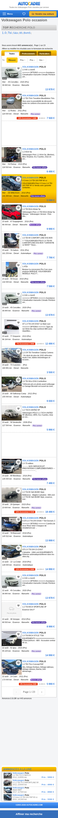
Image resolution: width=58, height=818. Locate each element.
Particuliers (44, 54)
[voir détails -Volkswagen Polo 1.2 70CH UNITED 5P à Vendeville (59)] (12, 412)
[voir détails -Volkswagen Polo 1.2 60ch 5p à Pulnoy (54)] (12, 154)
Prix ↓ (32, 60)
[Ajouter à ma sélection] (18, 68)
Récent (12, 60)
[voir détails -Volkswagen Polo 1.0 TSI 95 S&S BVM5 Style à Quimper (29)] (12, 495)
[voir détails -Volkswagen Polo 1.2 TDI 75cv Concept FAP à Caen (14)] (12, 667)
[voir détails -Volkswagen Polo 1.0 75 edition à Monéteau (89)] (12, 466)
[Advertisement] (28, 125)
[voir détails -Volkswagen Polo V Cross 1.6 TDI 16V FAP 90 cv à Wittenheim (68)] (12, 183)
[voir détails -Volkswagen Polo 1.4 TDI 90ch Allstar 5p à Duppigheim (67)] (12, 212)
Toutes (12, 54)
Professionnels (28, 54)
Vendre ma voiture (44, 14)
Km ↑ (41, 60)
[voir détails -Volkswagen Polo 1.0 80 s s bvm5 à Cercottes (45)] (12, 72)
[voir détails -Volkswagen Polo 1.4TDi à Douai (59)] (12, 269)
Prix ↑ (22, 60)
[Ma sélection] (24, 13)
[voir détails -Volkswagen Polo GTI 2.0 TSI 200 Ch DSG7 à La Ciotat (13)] (12, 552)
